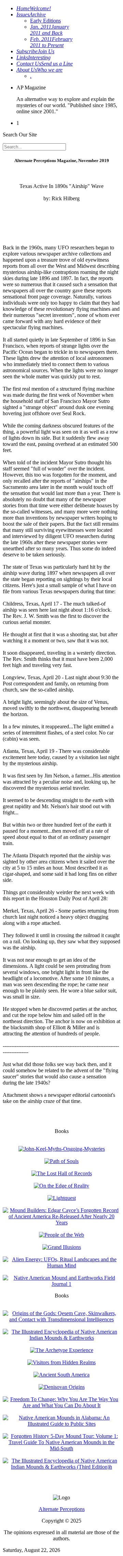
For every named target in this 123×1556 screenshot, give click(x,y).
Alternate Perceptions (62, 1509)
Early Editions (45, 21)
